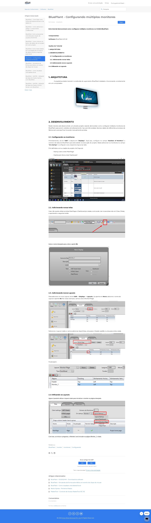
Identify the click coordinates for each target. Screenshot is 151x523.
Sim (82, 463)
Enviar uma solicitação (95, 3)
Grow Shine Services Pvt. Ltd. (71, 518)
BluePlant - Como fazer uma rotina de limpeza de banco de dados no (35, 21)
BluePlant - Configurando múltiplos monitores (33, 58)
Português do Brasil (117, 3)
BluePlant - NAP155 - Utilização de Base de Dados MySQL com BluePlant (35, 77)
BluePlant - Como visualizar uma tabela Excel (34, 71)
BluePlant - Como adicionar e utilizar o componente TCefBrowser (34, 28)
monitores (67, 447)
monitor (59, 447)
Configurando (76, 447)
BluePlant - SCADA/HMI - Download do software (67, 479)
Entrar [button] (107, 3)
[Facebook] (49, 453)
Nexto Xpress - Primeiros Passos (61, 488)
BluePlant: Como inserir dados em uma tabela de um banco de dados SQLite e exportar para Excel (35, 51)
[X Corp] (52, 453)
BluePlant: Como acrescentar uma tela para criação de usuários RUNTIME (34, 35)
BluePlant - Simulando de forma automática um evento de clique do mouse (34, 65)
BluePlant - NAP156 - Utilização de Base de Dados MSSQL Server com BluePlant (35, 85)
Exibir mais (28, 90)
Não (91, 463)
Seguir (121, 22)
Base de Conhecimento (31, 9)
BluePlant (50, 9)
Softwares (43, 9)
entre (55, 505)
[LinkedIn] (54, 453)
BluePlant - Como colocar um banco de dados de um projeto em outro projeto (35, 43)
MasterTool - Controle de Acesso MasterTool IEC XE (68, 491)
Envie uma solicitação (93, 470)
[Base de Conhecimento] (27, 3)
